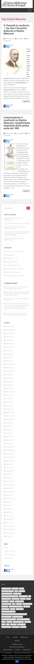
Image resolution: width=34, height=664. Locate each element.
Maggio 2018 (9, 409)
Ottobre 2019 (10, 395)
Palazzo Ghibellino (6, 616)
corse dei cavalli (23, 596)
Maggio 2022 (9, 354)
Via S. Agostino (21, 624)
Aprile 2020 (9, 385)
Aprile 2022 (9, 357)
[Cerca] (28, 208)
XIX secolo (23, 627)
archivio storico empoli (7, 591)
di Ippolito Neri (16, 314)
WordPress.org (8, 558)
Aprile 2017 (9, 433)
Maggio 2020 (9, 381)
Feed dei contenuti (9, 551)
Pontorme (9, 622)
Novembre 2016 (10, 450)
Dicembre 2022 (10, 347)
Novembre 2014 (10, 529)
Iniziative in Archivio (11, 265)
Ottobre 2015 (10, 495)
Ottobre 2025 (10, 326)
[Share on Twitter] (8, 46)
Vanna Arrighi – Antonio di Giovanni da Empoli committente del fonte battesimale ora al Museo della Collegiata (17, 233)
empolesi (23, 599)
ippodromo (27, 606)
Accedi (6, 548)
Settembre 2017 (10, 419)
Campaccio (21, 591)
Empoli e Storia (10, 262)
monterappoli (19, 609)
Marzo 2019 (9, 399)
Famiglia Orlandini (6, 604)
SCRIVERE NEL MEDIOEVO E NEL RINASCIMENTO (13, 219)
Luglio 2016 (9, 464)
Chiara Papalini (20, 133)
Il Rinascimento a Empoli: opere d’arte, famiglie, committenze (15, 227)
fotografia (18, 604)
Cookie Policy (26, 650)
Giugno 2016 (9, 467)
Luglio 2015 (9, 502)
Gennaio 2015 (10, 522)
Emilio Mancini (15, 599)
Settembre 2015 (10, 498)
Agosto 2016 (9, 460)
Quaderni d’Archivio (17, 644)
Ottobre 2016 (10, 454)
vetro (7, 624)
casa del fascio (17, 593)
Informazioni (24, 637)
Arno (16, 591)
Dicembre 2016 (10, 447)
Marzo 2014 (9, 536)
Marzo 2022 (9, 361)
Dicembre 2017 (10, 416)
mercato (12, 609)
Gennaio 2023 (10, 343)
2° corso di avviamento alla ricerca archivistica (17, 223)
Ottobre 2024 (10, 333)
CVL (30, 596)
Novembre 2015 (10, 491)
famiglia (12, 601)
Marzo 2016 (9, 478)
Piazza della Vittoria (17, 616)
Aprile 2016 (9, 474)
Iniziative (17, 641)
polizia (3, 622)
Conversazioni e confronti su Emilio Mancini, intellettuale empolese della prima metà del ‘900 (17, 123)
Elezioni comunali (6, 599)
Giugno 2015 (9, 505)
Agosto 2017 (9, 423)
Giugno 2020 (9, 378)
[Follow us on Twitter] (8, 106)
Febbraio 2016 (10, 481)
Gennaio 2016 (10, 485)
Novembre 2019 (10, 392)
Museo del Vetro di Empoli (8, 611)
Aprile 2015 (9, 512)
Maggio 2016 (9, 471)
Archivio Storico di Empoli (13, 251)
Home (7, 637)
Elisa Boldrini (19, 38)
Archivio (22, 588)
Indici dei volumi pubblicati (17, 647)
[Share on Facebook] (5, 46)
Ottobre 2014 (10, 533)
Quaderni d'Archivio (11, 272)
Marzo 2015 (9, 516)
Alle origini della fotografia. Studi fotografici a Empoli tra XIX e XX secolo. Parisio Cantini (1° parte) (16, 293)
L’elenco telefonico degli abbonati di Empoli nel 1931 (15, 287)
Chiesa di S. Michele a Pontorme (10, 596)
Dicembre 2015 (10, 488)
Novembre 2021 (10, 364)
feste (13, 604)
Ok (17, 661)
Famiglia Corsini (19, 601)
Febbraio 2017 (10, 440)
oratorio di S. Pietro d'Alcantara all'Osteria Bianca (14, 614)
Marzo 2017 (9, 436)
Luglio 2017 (9, 426)
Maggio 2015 (9, 509)
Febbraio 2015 (10, 519)
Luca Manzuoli (5, 609)
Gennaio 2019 (10, 402)
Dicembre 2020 (10, 371)
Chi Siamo (9, 258)
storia (3, 624)
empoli (28, 599)
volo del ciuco (15, 627)
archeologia (15, 588)
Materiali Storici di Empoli (13, 268)
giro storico (5, 606)
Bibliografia (9, 255)
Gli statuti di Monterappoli (15, 606)
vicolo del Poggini (6, 627)
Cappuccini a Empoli (7, 593)
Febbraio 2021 (10, 368)
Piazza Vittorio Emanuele (23, 619)
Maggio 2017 (9, 429)
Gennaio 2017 (10, 443)
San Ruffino (27, 622)
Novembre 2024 (10, 330)
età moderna (5, 601)
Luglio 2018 (9, 405)
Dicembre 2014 (10, 526)
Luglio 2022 (9, 350)
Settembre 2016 (10, 457)
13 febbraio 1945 (6, 588)
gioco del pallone (27, 604)
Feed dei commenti (9, 554)
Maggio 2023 (9, 340)
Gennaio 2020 (10, 388)
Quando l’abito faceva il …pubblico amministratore (13, 239)
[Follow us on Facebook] (5, 106)
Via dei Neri (13, 624)
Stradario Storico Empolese (14, 275)
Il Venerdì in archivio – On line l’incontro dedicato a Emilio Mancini (16, 29)
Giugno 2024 (9, 337)
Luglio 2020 (9, 374)
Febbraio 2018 (10, 412)
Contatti (17, 650)
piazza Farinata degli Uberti (9, 619)
